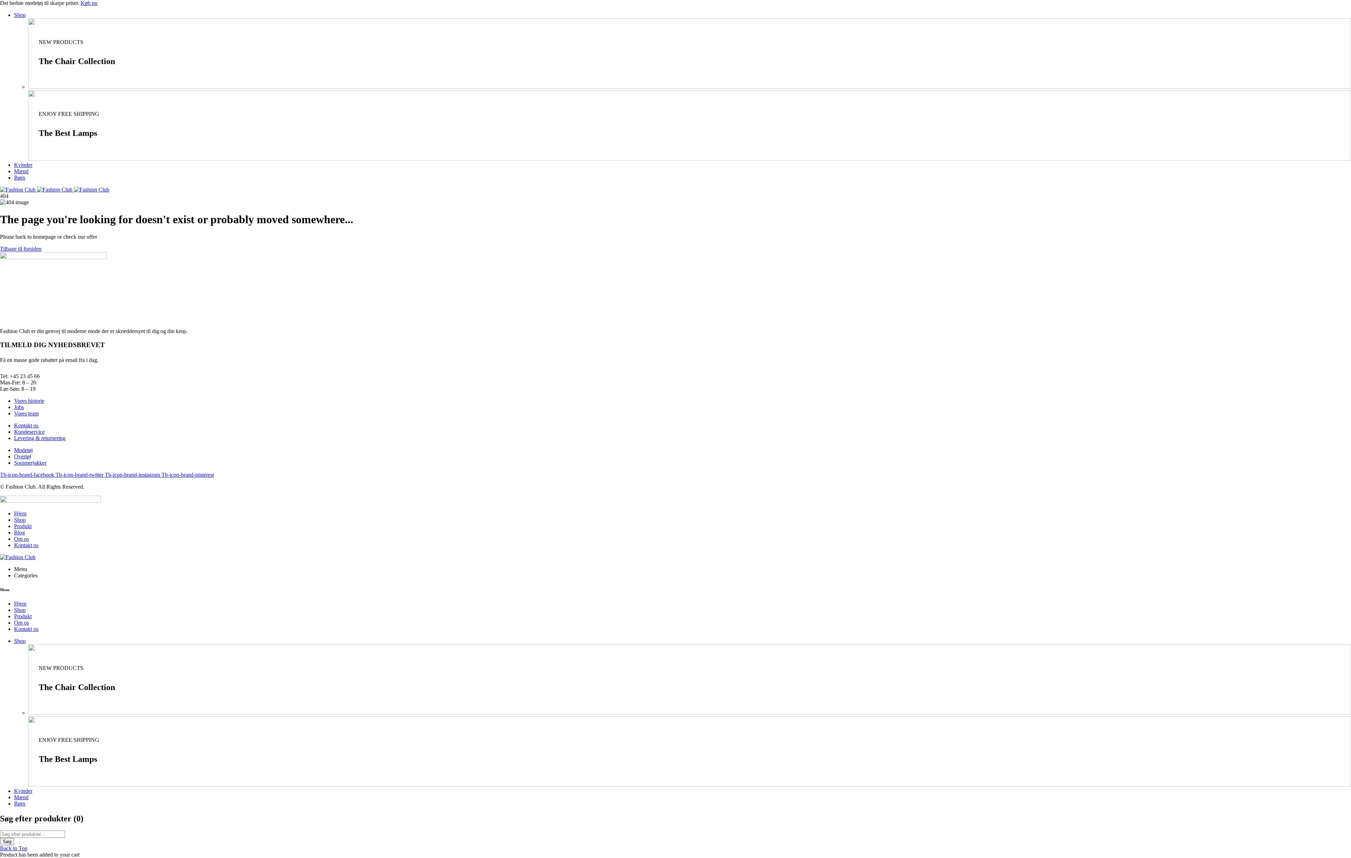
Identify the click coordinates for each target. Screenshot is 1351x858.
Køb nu (89, 3)
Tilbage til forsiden (21, 249)
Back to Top (13, 848)
